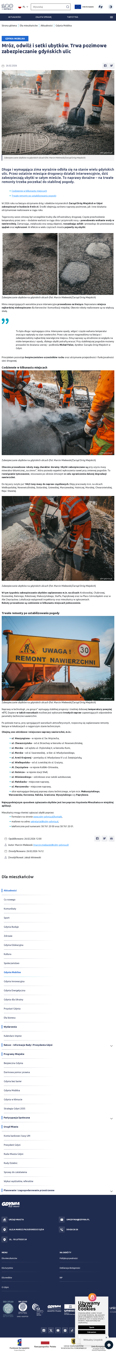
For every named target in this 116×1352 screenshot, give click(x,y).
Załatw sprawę (43, 17)
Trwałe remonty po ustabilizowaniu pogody (34, 195)
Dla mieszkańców (29, 25)
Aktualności (14, 17)
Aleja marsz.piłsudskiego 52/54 (26, 1229)
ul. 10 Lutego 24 (18, 1239)
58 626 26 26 (72, 1229)
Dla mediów (7, 1277)
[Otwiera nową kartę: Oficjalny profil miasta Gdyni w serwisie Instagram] (65, 1330)
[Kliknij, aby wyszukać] (67, 7)
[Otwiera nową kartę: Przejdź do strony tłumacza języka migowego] (100, 7)
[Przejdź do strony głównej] (7, 7)
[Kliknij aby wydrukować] (111, 838)
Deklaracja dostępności (70, 1268)
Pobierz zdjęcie (104, 236)
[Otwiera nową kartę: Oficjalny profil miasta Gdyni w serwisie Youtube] (58, 1330)
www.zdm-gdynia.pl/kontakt (47, 816)
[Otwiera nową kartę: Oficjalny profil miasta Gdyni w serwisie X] (51, 1330)
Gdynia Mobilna (64, 25)
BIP (61, 1277)
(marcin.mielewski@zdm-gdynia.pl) (51, 845)
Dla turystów (7, 1268)
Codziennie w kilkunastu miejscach (29, 191)
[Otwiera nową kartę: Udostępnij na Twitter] (111, 65)
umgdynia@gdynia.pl (78, 1219)
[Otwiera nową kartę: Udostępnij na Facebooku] (105, 65)
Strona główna (9, 25)
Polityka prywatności (69, 1258)
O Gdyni (5, 1287)
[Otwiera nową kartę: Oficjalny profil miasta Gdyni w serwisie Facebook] (44, 1330)
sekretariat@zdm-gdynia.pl (44, 821)
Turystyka (72, 17)
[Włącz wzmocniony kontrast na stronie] (110, 7)
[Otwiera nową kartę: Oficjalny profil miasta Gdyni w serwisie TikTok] (72, 1330)
